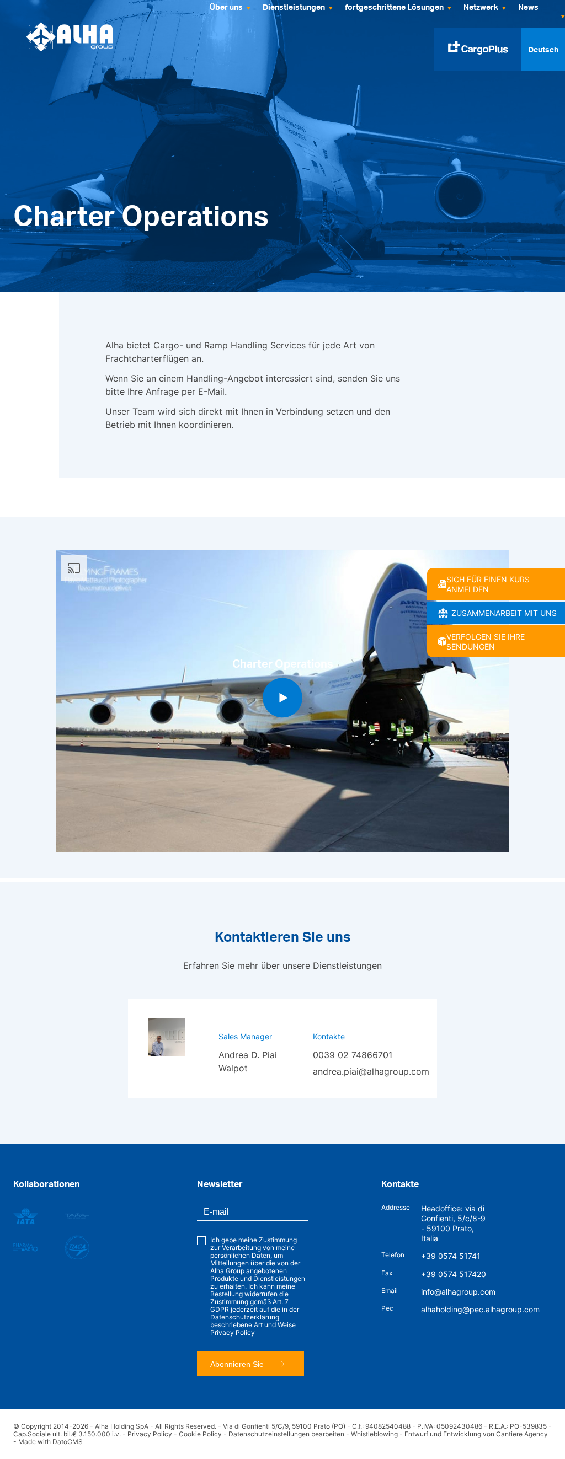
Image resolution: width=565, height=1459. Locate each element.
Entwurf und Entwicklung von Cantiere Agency (476, 1434)
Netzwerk (480, 7)
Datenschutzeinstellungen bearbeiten (286, 1434)
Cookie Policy (200, 1434)
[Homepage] (69, 37)
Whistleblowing (374, 1434)
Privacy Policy (232, 1332)
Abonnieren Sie (237, 1364)
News (528, 7)
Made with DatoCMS (50, 1441)
